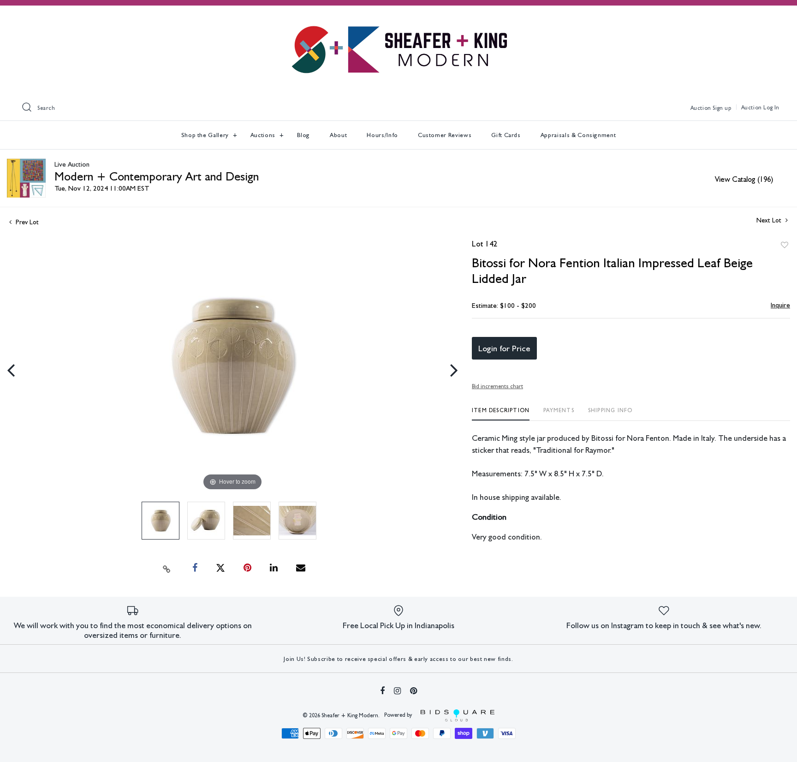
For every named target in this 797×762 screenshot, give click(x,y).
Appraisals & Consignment (578, 135)
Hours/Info (382, 135)
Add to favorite (784, 245)
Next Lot (769, 220)
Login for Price (504, 348)
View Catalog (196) (744, 179)
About (338, 135)
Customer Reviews (444, 135)
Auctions (263, 135)
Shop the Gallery (206, 135)
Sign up (722, 108)
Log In (771, 107)
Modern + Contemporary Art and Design (156, 176)
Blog (303, 135)
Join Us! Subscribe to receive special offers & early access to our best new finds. (398, 659)
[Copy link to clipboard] (166, 568)
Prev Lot (26, 222)
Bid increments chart (497, 386)
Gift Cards (506, 135)
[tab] (500, 413)
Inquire (780, 305)
